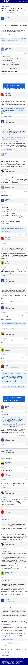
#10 (26, 267)
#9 (26, 243)
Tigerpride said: (5, 129)
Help (17, 658)
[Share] (25, 23)
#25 (26, 605)
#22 (26, 516)
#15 (26, 370)
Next (14, 643)
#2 (26, 53)
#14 (26, 354)
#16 (26, 411)
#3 (26, 99)
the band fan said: (6, 288)
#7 (26, 191)
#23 (26, 548)
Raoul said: (4, 207)
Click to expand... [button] (14, 68)
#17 (26, 444)
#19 (26, 467)
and (7, 116)
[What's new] (23, 1)
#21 (26, 497)
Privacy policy (12, 658)
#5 (26, 159)
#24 (26, 577)
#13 (26, 338)
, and (8, 639)
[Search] (26, 1)
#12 (26, 312)
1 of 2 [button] (10, 643)
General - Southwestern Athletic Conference (12, 108)
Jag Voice (4, 12)
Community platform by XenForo (13, 661)
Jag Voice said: (5, 56)
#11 (26, 285)
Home (20, 658)
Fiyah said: (4, 414)
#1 (26, 23)
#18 (26, 456)
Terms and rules (4, 658)
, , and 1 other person (10, 328)
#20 (26, 479)
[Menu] (2, 1)
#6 (26, 175)
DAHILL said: (4, 519)
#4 (26, 126)
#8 (26, 204)
